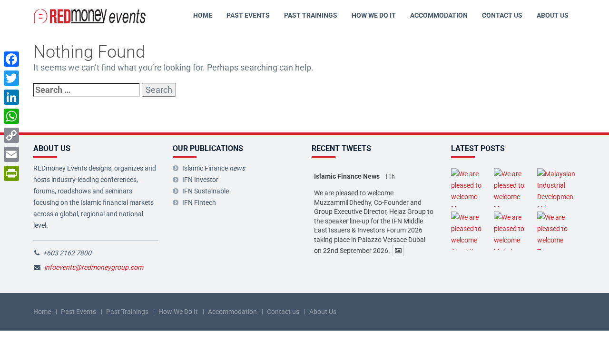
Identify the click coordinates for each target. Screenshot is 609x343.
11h (390, 176)
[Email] (11, 154)
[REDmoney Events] (90, 15)
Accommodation (439, 15)
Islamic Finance (213, 168)
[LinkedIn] (11, 97)
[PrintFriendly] (11, 173)
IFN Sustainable (205, 191)
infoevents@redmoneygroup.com (93, 267)
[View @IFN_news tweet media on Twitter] (398, 250)
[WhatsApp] (11, 116)
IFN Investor (200, 179)
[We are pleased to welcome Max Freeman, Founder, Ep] (470, 187)
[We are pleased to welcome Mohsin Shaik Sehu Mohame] (513, 231)
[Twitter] (11, 78)
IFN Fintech (199, 202)
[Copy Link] (11, 135)
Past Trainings (310, 15)
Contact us (502, 15)
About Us (553, 15)
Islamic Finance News (347, 176)
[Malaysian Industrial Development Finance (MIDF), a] (556, 187)
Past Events (248, 15)
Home (202, 15)
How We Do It (374, 15)
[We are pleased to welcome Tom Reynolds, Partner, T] (556, 231)
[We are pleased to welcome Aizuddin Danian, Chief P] (470, 231)
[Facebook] (11, 59)
